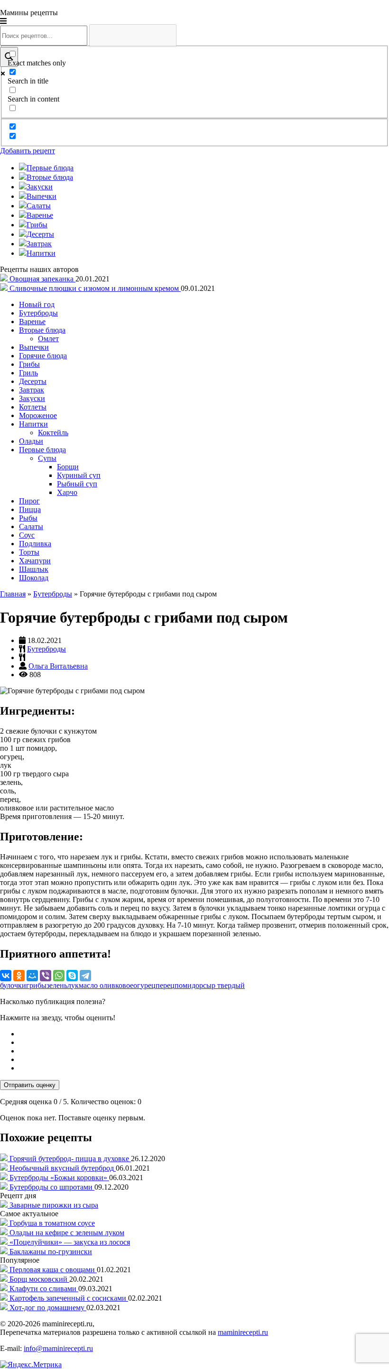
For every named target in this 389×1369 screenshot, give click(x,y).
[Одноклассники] (19, 975)
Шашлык (33, 569)
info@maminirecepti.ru (58, 1348)
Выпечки (34, 347)
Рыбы (28, 518)
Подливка (35, 544)
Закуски (32, 398)
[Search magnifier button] (9, 57)
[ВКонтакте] (5, 975)
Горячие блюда (43, 356)
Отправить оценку (30, 1085)
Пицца (30, 509)
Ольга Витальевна (58, 666)
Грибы (29, 364)
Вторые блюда (42, 330)
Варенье (32, 321)
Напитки (33, 424)
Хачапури (35, 561)
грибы (36, 985)
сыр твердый (224, 985)
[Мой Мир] (32, 975)
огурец (144, 985)
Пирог (29, 501)
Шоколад (33, 578)
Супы (47, 458)
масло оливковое (106, 985)
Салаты (31, 526)
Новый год (37, 304)
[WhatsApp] (59, 975)
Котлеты (32, 407)
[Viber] (45, 975)
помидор (189, 985)
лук (73, 985)
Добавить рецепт (27, 151)
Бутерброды (38, 313)
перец (165, 985)
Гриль (28, 373)
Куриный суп (79, 475)
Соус (27, 535)
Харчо (67, 492)
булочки (13, 985)
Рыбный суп (77, 484)
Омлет (48, 339)
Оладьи (31, 441)
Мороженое (38, 415)
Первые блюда (42, 450)
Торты (29, 552)
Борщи (68, 467)
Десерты (32, 381)
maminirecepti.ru (243, 1332)
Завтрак (31, 390)
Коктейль (53, 432)
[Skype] (72, 975)
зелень (56, 985)
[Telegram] (85, 975)
